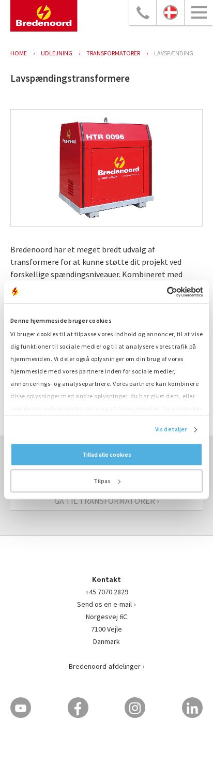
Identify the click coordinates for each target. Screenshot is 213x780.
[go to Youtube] (20, 707)
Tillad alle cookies (106, 455)
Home (18, 53)
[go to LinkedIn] (192, 707)
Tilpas (102, 481)
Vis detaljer (171, 429)
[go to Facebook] (78, 707)
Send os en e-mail (104, 604)
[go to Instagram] (135, 707)
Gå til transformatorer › (106, 501)
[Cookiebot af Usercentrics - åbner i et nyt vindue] (157, 292)
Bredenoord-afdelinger (105, 666)
